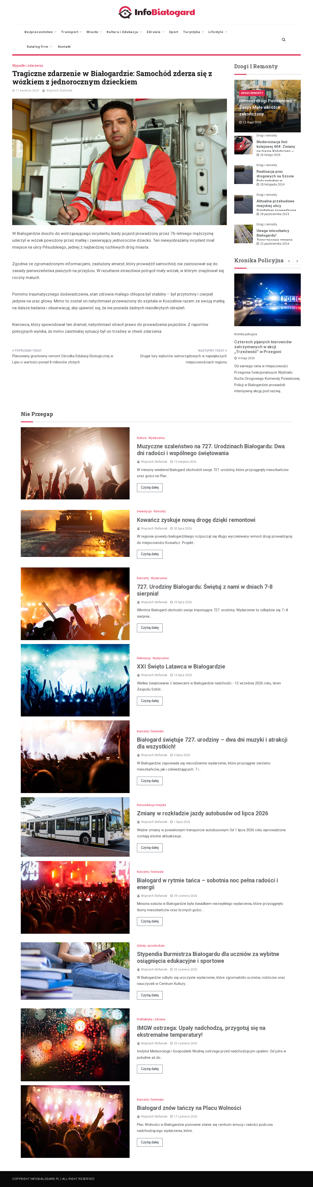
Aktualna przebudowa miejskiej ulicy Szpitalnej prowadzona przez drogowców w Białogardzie (276, 210)
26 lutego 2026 (270, 155)
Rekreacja (144, 658)
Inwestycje (144, 511)
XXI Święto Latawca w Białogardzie (181, 666)
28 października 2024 (274, 214)
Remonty (160, 511)
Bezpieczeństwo (38, 32)
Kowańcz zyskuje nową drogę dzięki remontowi (196, 520)
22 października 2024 (274, 243)
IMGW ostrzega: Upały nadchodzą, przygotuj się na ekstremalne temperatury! (201, 1031)
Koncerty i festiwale (150, 731)
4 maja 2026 (246, 358)
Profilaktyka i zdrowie (151, 1019)
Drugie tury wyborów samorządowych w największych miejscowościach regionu (183, 359)
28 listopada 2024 (272, 184)
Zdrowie (153, 32)
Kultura (141, 438)
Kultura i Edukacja (122, 32)
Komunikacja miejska (151, 805)
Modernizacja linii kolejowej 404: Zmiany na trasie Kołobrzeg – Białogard (276, 149)
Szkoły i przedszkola (151, 945)
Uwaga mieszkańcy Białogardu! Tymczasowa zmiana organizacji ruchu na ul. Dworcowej (277, 240)
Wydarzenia (156, 438)
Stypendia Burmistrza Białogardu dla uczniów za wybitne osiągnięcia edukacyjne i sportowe (208, 957)
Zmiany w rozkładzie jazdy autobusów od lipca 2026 (202, 813)
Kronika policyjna (245, 334)
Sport (173, 32)
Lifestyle (215, 32)
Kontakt (64, 46)
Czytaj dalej (150, 487)
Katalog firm (37, 46)
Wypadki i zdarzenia (27, 66)
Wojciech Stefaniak (59, 90)
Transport (69, 32)
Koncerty (143, 578)
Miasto (92, 32)
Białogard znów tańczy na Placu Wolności (189, 1108)
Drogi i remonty (252, 93)
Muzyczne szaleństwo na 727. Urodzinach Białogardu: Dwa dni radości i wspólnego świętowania (211, 450)
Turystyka (191, 32)
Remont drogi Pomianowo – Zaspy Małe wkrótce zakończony (267, 107)
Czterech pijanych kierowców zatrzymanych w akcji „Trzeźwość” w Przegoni (262, 346)
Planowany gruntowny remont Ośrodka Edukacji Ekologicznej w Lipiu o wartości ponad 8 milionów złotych (62, 359)
